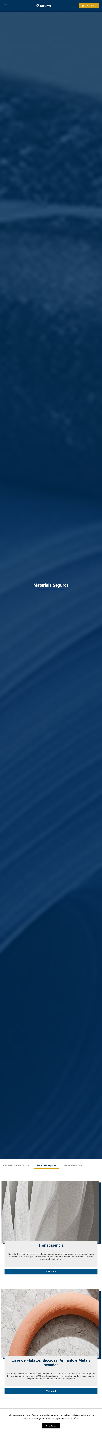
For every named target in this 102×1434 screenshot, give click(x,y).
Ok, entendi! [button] (51, 1426)
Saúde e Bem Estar (73, 1165)
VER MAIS (51, 1271)
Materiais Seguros (46, 1165)
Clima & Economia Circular (16, 1165)
